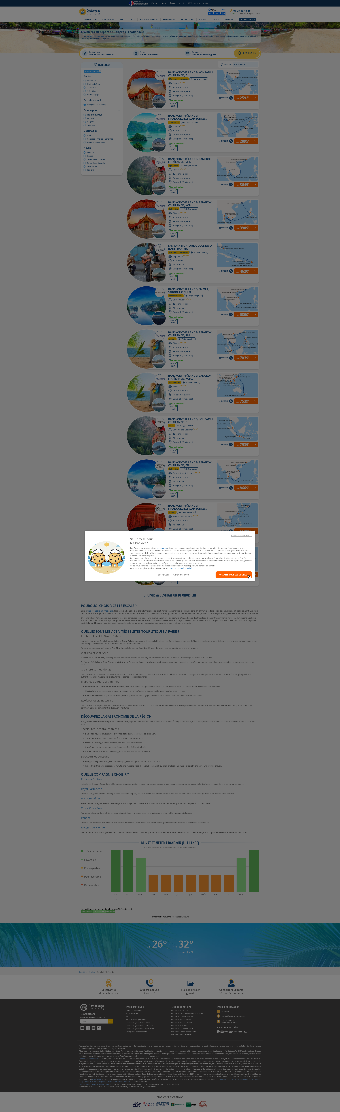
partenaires (162, 548)
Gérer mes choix (181, 574)
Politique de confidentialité (180, 568)
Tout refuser (162, 574)
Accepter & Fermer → (241, 535)
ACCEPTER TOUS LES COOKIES (233, 574)
